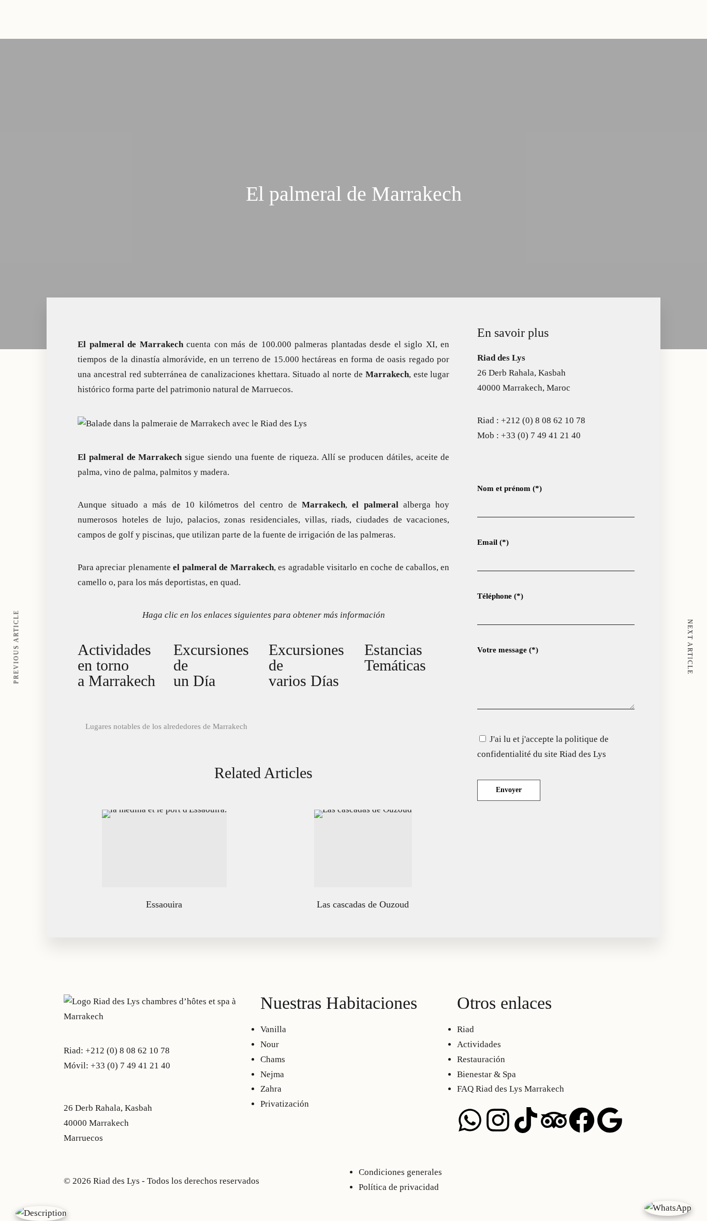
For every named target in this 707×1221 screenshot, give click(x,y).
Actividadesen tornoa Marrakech (116, 665)
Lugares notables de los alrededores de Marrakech (166, 726)
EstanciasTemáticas (395, 657)
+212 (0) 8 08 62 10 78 (543, 420)
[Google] (610, 1120)
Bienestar (524, 17)
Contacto (560, 17)
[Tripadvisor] (554, 1120)
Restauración (481, 17)
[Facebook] (582, 1120)
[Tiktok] (526, 1120)
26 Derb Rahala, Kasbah (521, 373)
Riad (146, 17)
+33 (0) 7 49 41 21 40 (541, 435)
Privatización (162, 32)
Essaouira (164, 904)
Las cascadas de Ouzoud (363, 904)
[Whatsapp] (470, 1120)
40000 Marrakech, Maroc (523, 388)
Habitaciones (111, 32)
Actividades (210, 32)
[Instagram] (498, 1120)
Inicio (74, 32)
